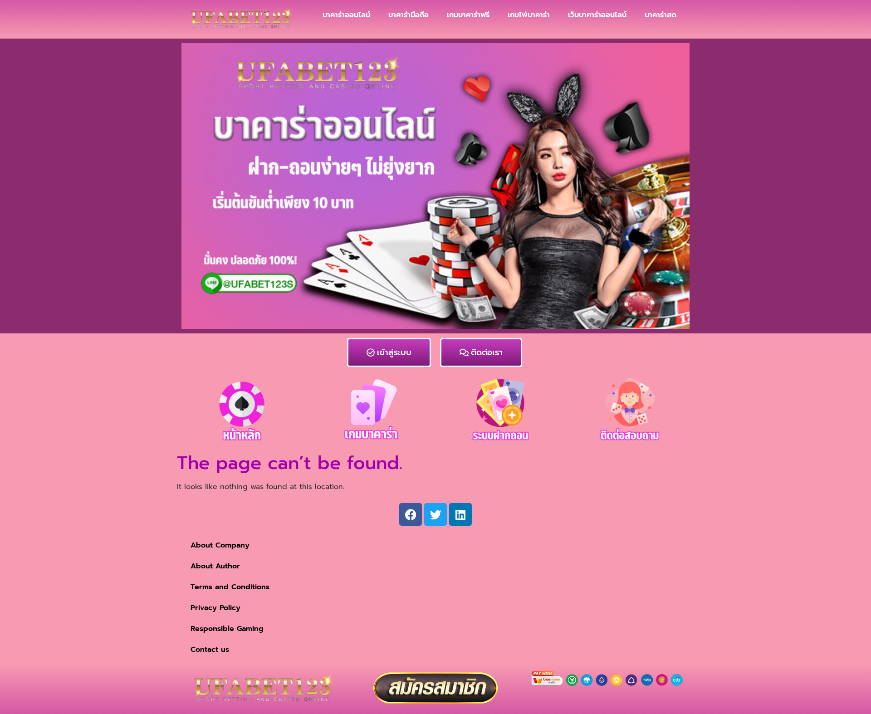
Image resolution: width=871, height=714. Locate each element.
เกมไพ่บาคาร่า (529, 15)
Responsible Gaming (227, 628)
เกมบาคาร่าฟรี (468, 15)
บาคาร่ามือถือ (408, 15)
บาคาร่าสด (660, 15)
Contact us (210, 649)
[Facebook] (410, 514)
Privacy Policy (215, 607)
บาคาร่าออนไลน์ (346, 15)
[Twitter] (435, 514)
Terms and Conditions (230, 587)
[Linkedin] (460, 514)
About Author (215, 566)
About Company (220, 545)
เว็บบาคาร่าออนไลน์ (597, 15)
